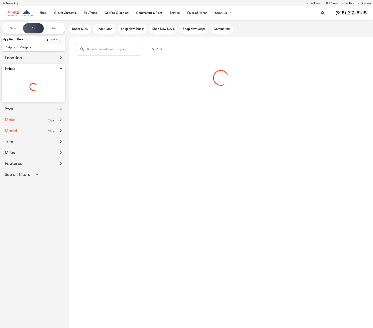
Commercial (222, 29)
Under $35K (104, 29)
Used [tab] (54, 28)
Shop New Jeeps (194, 29)
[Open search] (323, 13)
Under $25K (80, 29)
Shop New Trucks (132, 29)
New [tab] (13, 28)
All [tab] (33, 28)
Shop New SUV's (163, 29)
